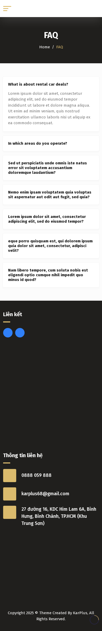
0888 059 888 (36, 475)
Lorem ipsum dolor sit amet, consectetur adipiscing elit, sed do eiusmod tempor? (47, 219)
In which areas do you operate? (37, 143)
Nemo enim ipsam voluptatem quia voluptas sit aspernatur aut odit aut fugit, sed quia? (49, 194)
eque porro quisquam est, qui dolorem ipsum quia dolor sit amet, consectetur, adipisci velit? (50, 246)
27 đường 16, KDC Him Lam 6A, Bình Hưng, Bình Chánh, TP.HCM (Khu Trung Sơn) (58, 516)
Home (44, 47)
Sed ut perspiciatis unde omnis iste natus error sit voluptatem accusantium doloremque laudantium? (47, 168)
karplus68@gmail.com (45, 494)
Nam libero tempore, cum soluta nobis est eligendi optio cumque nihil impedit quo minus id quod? (48, 275)
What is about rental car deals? (38, 84)
